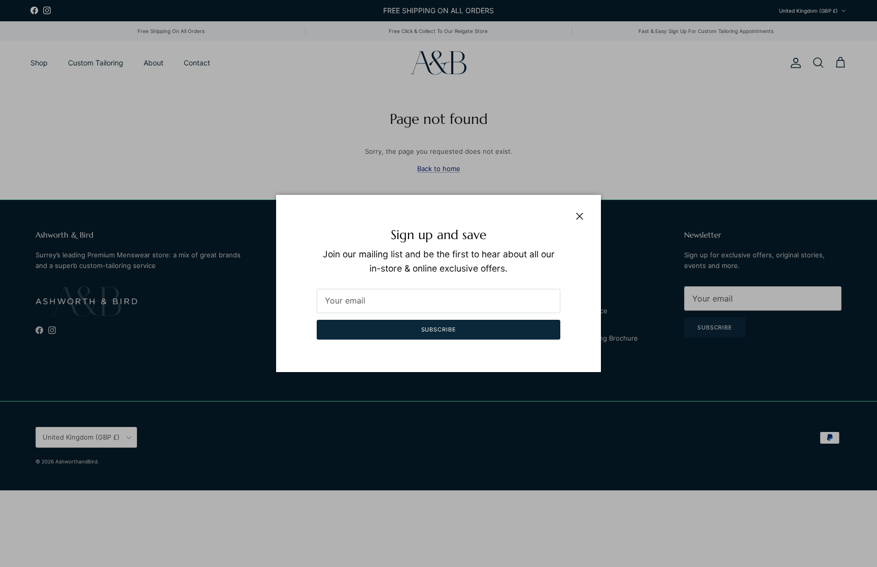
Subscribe (438, 329)
